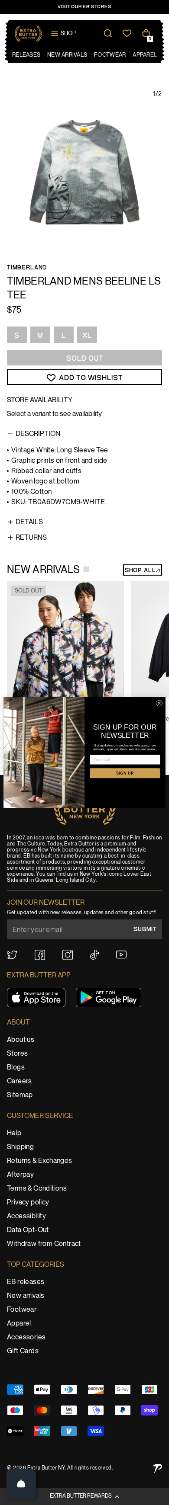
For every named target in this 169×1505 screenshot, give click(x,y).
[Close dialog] (159, 703)
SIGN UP (125, 773)
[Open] (21, 1484)
